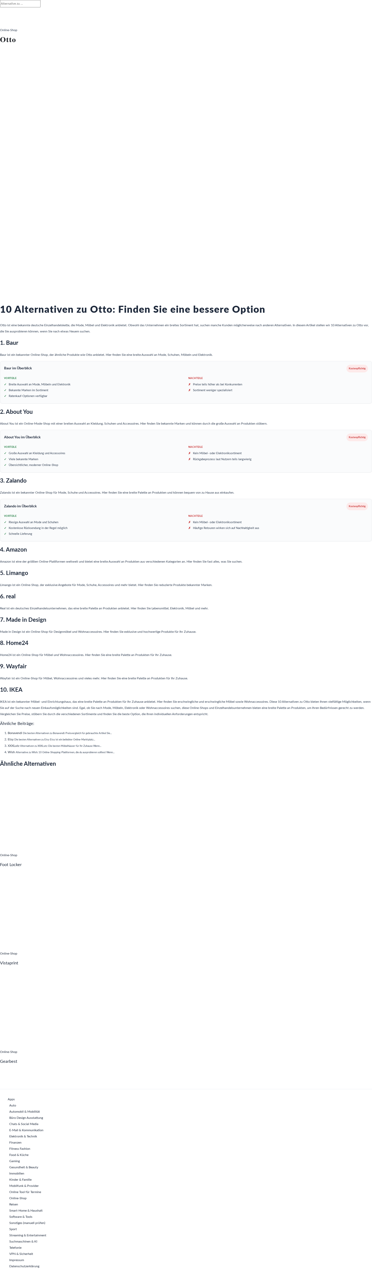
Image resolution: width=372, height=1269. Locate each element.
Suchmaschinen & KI (23, 1241)
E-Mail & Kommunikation (26, 1130)
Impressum (16, 1260)
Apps (11, 1099)
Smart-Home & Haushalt (26, 1210)
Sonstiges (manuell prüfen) (27, 1223)
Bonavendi (15, 733)
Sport (13, 1229)
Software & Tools (20, 1216)
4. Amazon (13, 550)
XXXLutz (13, 745)
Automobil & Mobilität (24, 1111)
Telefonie (15, 1247)
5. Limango (14, 573)
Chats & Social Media (23, 1124)
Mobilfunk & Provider (24, 1185)
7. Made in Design (23, 620)
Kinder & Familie (20, 1179)
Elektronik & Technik (23, 1136)
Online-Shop (18, 1198)
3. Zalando (13, 481)
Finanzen (15, 1142)
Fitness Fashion (19, 1148)
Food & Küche (18, 1155)
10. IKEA (11, 690)
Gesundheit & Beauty (23, 1167)
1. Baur (9, 343)
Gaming (14, 1161)
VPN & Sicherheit (21, 1253)
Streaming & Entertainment (27, 1235)
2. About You (16, 412)
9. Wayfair (13, 666)
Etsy (11, 739)
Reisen (13, 1204)
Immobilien (16, 1173)
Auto (12, 1105)
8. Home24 (14, 643)
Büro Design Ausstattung (26, 1117)
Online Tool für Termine (25, 1192)
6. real (8, 597)
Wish (11, 752)
